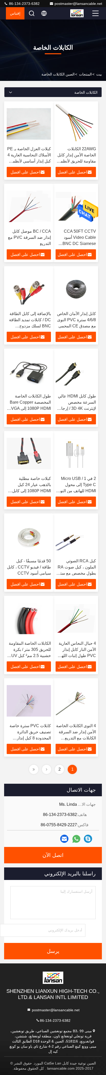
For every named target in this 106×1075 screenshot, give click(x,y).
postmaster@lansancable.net (78, 4)
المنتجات (85, 74)
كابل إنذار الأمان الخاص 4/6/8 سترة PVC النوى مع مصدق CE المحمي (76, 319)
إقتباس (15, 13)
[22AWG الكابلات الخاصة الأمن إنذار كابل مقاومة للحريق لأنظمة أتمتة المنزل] (76, 124)
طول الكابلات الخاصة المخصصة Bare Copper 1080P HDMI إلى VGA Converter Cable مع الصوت (30, 408)
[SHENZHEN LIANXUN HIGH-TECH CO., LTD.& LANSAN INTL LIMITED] (80, 13)
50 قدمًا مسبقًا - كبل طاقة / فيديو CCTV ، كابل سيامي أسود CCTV (29, 567)
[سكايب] (88, 838)
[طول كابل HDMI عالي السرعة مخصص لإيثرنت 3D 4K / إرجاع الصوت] (76, 371)
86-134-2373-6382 (24, 4)
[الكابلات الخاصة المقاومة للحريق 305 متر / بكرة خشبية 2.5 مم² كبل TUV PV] (29, 618)
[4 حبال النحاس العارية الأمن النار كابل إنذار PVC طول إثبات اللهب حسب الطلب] (76, 618)
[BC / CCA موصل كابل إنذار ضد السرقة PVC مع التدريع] (29, 206)
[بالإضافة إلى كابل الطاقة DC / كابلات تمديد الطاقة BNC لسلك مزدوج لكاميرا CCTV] (29, 289)
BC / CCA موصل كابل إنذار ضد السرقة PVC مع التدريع (29, 237)
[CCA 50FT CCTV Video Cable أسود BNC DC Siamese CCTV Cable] (76, 206)
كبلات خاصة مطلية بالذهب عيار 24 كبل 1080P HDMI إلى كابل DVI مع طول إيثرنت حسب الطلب (31, 490)
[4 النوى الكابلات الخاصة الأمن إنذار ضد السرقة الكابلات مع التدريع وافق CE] (76, 701)
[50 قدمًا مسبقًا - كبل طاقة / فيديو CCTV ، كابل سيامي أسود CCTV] (29, 536)
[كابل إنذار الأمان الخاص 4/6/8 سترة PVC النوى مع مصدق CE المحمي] (76, 289)
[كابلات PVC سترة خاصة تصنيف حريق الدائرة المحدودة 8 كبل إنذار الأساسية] (29, 701)
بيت (99, 74)
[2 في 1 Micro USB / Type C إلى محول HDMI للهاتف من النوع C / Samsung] (76, 454)
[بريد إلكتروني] (64, 838)
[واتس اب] (76, 839)
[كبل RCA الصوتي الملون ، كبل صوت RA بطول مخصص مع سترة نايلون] (76, 536)
